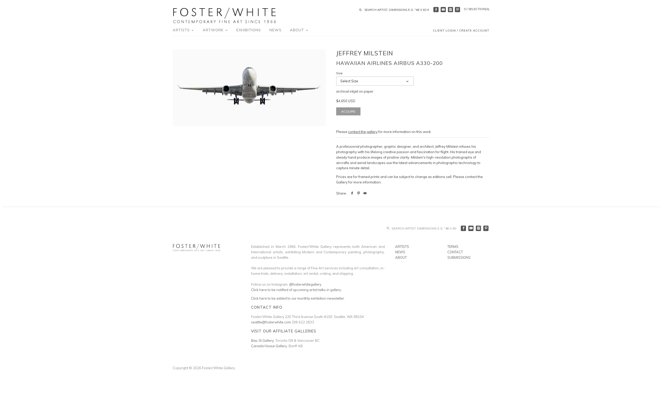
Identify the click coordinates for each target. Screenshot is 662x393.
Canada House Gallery (269, 346)
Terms (452, 246)
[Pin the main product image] (358, 193)
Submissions (459, 257)
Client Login (444, 30)
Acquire (348, 111)
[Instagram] (450, 9)
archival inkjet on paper (354, 91)
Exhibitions (248, 30)
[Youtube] (443, 9)
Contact (455, 252)
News (275, 30)
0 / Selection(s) (476, 9)
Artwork (214, 30)
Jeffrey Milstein (364, 53)
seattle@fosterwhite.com (271, 322)
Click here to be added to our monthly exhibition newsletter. (298, 298)
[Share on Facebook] (352, 193)
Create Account (474, 30)
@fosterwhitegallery (305, 284)
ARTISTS (402, 246)
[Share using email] (365, 193)
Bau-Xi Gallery (262, 340)
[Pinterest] (457, 9)
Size (339, 73)
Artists (182, 30)
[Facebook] (436, 9)
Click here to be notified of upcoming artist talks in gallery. (296, 290)
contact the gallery (363, 132)
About (297, 30)
